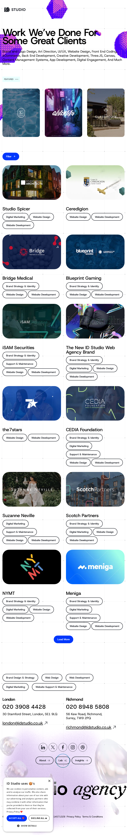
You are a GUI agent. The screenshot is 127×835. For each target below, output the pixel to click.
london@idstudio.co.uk (22, 723)
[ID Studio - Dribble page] (82, 747)
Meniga (73, 593)
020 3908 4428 (24, 707)
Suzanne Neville (18, 515)
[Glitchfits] (63, 113)
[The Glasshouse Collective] (106, 113)
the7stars (12, 429)
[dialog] (28, 804)
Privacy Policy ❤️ (15, 811)
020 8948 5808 (87, 707)
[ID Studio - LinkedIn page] (43, 747)
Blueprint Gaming (83, 278)
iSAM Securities (18, 347)
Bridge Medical (17, 278)
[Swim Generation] (21, 113)
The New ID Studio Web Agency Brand (90, 349)
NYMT (8, 593)
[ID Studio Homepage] (18, 9)
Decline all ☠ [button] (39, 818)
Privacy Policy (74, 816)
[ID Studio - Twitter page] (53, 747)
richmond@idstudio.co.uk (88, 727)
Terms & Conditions (92, 816)
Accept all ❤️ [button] (16, 818)
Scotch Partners (82, 515)
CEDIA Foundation (84, 429)
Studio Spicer (16, 209)
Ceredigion (77, 209)
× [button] (49, 781)
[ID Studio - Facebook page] (63, 747)
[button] (28, 826)
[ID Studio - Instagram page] (72, 747)
